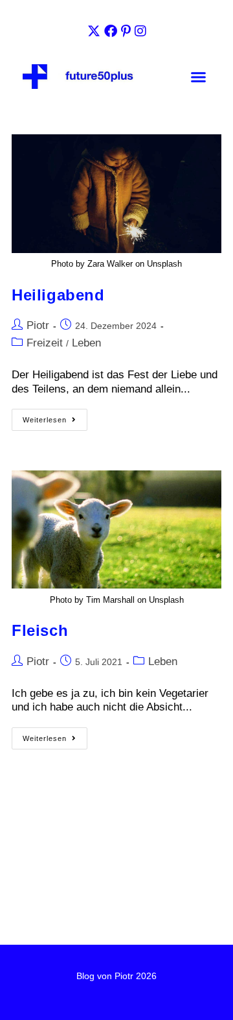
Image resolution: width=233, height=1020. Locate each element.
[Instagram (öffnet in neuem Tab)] (140, 31)
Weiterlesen (55, 416)
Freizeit (45, 342)
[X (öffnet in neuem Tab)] (93, 31)
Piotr (38, 325)
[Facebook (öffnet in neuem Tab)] (110, 31)
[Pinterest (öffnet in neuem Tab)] (126, 31)
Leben (86, 342)
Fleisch (40, 630)
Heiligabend (58, 295)
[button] (198, 77)
